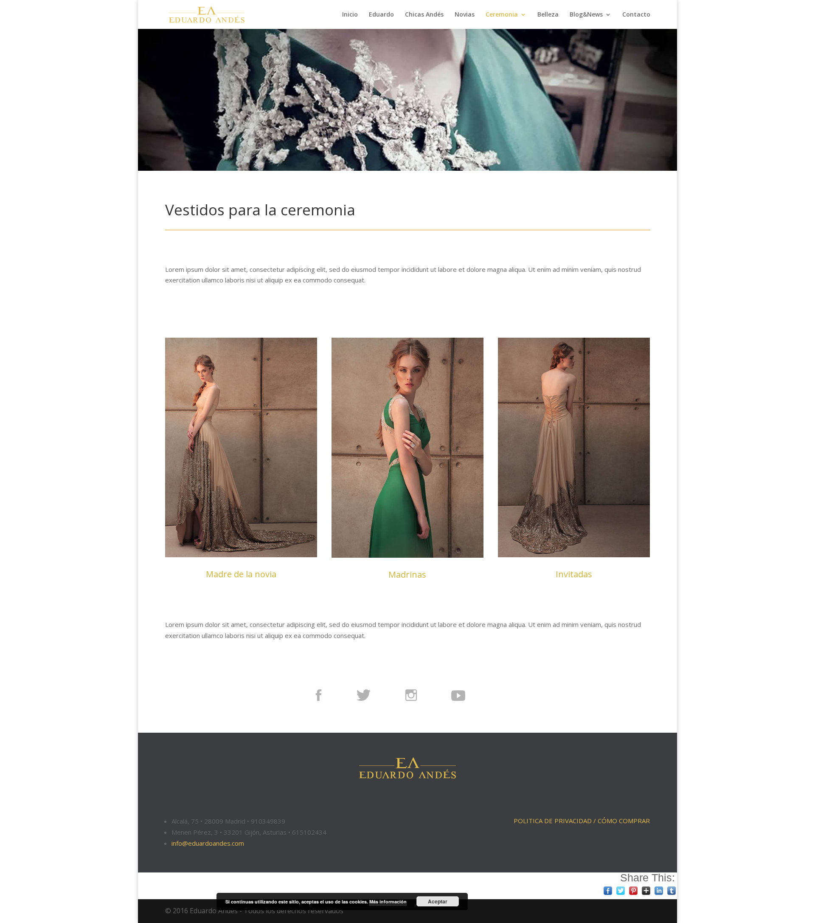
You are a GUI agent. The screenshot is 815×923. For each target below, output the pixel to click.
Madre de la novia (241, 574)
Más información (388, 901)
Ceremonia (502, 14)
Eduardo (381, 14)
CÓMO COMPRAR (624, 820)
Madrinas (407, 574)
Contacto (636, 14)
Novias (465, 14)
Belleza (548, 14)
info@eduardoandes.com (207, 843)
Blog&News (586, 14)
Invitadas (574, 574)
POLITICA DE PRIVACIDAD (553, 820)
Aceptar (437, 901)
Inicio (350, 14)
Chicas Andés (424, 14)
